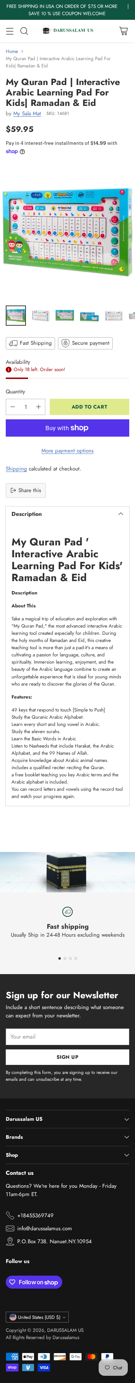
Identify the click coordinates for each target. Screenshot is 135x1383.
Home (12, 51)
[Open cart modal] (123, 31)
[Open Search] (24, 31)
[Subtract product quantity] (12, 407)
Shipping (16, 469)
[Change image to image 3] (65, 315)
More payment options (67, 451)
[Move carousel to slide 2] (65, 958)
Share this (29, 490)
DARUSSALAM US (65, 1330)
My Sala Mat (27, 113)
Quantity (15, 392)
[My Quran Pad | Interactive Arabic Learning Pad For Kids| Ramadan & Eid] (67, 232)
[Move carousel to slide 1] (59, 958)
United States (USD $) (39, 1317)
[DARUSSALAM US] (68, 31)
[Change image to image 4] (89, 315)
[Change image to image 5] (114, 315)
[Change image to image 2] (40, 315)
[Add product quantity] (38, 407)
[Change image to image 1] (16, 315)
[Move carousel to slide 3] (70, 958)
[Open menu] (9, 31)
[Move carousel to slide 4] (76, 958)
